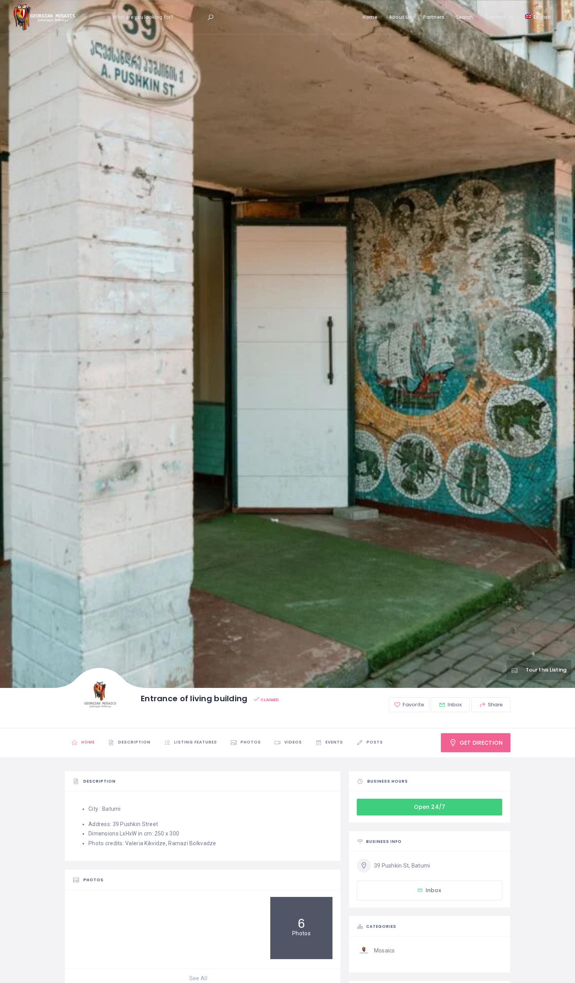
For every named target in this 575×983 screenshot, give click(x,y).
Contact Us (499, 17)
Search (464, 17)
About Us (400, 17)
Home (370, 17)
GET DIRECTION (480, 743)
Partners (433, 17)
